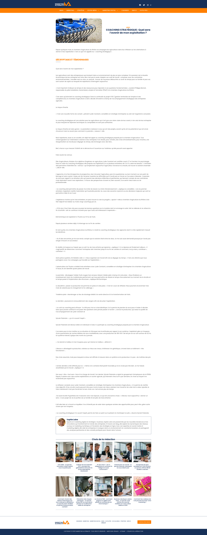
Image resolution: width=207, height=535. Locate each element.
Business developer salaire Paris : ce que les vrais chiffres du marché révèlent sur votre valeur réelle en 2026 (123, 502)
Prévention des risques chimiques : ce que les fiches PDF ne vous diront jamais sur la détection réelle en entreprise (84, 502)
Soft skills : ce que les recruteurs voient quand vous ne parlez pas (65, 466)
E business (125, 10)
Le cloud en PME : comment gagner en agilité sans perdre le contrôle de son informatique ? (103, 501)
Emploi (134, 10)
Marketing (70, 10)
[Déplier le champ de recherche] (150, 5)
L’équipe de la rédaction (135, 531)
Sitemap (122, 531)
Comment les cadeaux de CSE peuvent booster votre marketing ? (142, 500)
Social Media (92, 10)
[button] (98, 10)
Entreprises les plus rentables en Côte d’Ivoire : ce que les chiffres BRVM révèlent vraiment (142, 467)
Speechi (103, 523)
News (61, 10)
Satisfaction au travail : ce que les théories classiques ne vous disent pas (123, 466)
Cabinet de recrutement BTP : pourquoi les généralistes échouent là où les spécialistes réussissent (84, 468)
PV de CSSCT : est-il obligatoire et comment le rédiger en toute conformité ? (103, 467)
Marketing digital (109, 10)
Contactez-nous (144, 522)
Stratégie (80, 10)
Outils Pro (143, 10)
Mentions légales (113, 531)
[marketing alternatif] (63, 5)
